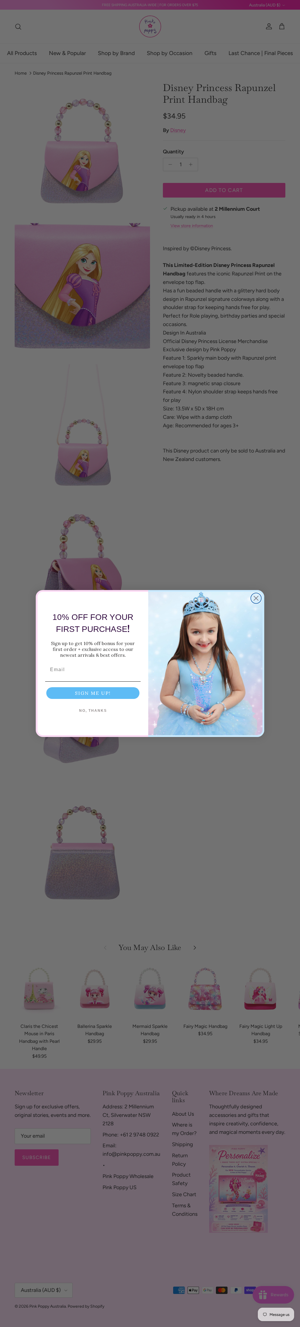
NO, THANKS (93, 711)
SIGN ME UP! (93, 693)
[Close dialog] (256, 598)
